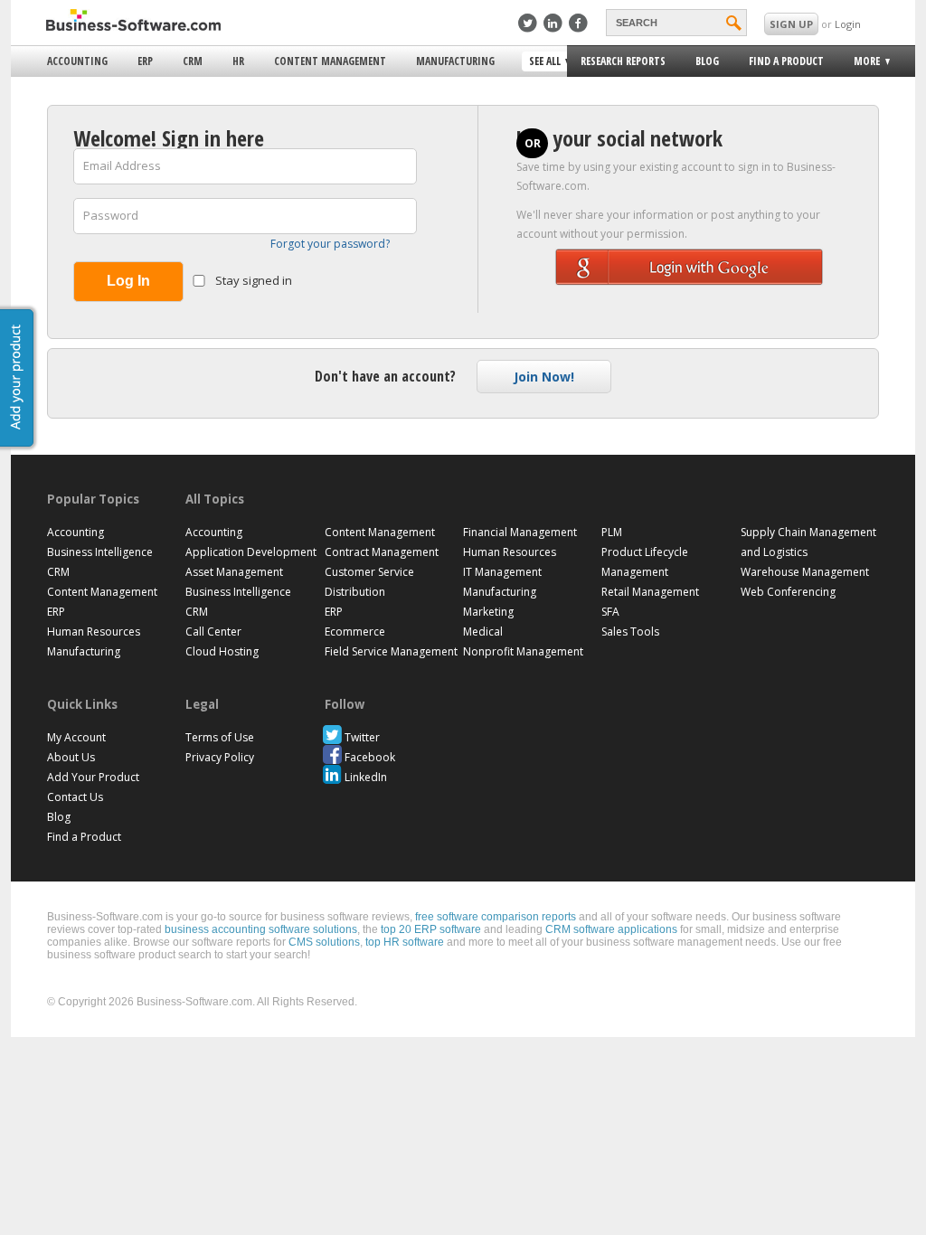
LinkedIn (366, 777)
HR (238, 61)
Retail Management (650, 591)
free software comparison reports (495, 916)
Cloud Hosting (222, 651)
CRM (193, 61)
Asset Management (234, 572)
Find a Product (786, 61)
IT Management (502, 572)
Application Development (251, 552)
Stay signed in (252, 280)
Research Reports (623, 61)
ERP (145, 61)
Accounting (77, 61)
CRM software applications (611, 929)
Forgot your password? (330, 243)
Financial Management (520, 532)
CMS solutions (324, 942)
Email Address (122, 165)
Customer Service (369, 572)
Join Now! (544, 376)
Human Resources (93, 631)
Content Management (330, 61)
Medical (483, 631)
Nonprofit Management (523, 651)
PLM (611, 532)
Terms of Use (219, 737)
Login (848, 24)
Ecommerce (355, 631)
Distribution (355, 591)
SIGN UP (791, 24)
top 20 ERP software (431, 929)
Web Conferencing (788, 591)
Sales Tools (630, 631)
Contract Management (382, 552)
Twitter (362, 737)
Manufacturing (455, 61)
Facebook (370, 757)
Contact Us (75, 797)
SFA (610, 611)
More (861, 63)
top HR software (404, 942)
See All (542, 62)
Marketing (488, 611)
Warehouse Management (805, 572)
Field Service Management (391, 651)
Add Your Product (93, 777)
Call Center (213, 631)
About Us (71, 757)
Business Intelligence (100, 552)
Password (110, 215)
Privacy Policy (219, 757)
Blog (707, 61)
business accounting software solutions (261, 929)
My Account (76, 737)
